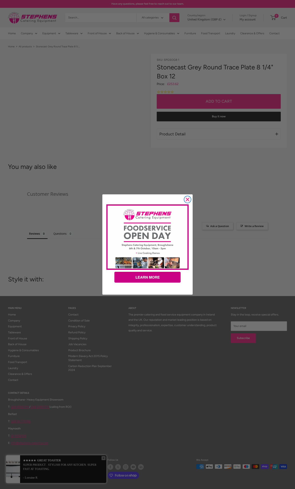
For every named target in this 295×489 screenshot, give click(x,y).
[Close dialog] (187, 199)
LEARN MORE (147, 277)
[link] (147, 237)
